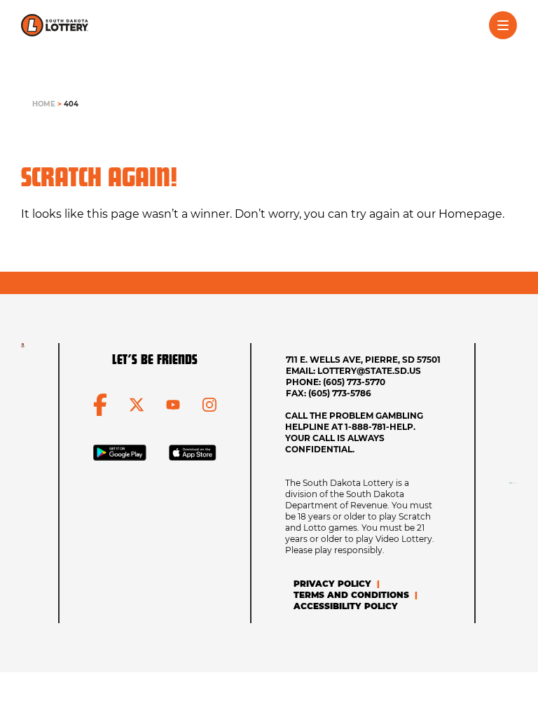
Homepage (470, 214)
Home (43, 104)
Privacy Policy (332, 583)
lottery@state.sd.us (369, 371)
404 (71, 104)
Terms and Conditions (351, 595)
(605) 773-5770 (354, 382)
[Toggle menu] (503, 25)
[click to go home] (54, 25)
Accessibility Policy (346, 606)
